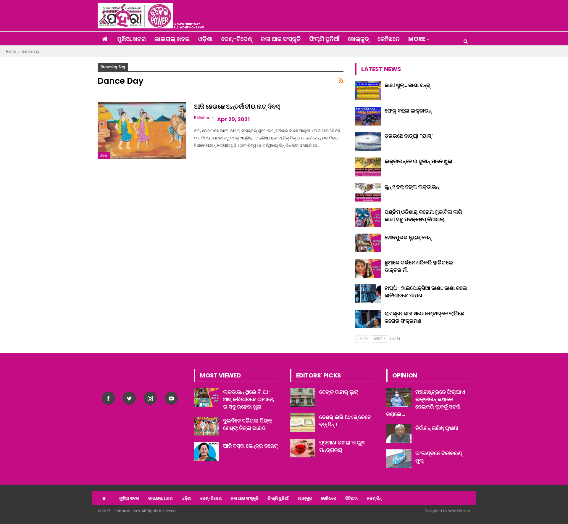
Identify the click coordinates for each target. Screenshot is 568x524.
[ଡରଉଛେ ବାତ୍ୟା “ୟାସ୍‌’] (368, 141)
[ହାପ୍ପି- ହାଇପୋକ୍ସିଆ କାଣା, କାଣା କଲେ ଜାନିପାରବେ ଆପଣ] (368, 293)
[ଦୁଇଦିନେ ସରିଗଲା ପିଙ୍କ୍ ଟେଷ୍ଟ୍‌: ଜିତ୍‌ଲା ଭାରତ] (206, 426)
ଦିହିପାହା (351, 498)
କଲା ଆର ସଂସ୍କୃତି (281, 39)
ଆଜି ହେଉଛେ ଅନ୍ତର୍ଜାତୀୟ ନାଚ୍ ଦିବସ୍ (237, 106)
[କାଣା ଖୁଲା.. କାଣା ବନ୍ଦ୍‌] (368, 90)
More (416, 39)
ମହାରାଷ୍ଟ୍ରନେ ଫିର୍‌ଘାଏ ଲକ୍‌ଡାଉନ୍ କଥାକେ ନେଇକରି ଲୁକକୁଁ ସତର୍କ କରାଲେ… (425, 403)
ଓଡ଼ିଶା (205, 39)
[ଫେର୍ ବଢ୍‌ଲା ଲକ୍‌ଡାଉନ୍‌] (368, 116)
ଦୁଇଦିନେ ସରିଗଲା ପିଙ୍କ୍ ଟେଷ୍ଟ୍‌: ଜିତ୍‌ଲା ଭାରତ (247, 424)
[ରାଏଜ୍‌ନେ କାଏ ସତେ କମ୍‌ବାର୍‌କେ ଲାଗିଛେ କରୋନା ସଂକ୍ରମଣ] (368, 319)
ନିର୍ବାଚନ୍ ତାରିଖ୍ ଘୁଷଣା (436, 428)
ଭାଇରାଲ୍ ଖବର (172, 39)
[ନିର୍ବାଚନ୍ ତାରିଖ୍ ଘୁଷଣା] (399, 433)
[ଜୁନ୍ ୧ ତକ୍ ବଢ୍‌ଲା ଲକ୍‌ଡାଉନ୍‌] (368, 192)
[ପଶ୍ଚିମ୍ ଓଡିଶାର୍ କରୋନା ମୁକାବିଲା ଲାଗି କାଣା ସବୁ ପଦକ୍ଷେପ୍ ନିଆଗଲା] (368, 217)
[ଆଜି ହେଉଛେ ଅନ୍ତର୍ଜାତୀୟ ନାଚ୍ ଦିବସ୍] (142, 130)
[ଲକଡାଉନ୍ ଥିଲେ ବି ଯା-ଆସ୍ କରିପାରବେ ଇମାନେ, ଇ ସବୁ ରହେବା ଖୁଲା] (206, 397)
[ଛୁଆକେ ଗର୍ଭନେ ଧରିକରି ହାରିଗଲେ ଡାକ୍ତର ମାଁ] (368, 268)
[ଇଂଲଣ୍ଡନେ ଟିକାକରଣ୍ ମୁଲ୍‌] (399, 458)
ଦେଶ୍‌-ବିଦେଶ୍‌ (236, 39)
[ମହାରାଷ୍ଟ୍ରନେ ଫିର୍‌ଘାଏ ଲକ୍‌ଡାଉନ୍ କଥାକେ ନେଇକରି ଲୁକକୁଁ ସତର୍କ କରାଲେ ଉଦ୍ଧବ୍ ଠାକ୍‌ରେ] (399, 397)
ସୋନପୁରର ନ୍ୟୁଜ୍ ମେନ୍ (408, 237)
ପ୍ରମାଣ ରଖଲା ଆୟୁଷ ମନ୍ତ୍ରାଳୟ (342, 446)
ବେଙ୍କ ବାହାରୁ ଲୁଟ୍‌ (338, 392)
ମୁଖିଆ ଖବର (131, 39)
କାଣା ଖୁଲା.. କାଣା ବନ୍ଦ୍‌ (407, 85)
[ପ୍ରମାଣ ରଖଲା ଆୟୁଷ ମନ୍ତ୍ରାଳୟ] (302, 448)
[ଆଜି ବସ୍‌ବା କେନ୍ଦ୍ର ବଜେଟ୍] (206, 451)
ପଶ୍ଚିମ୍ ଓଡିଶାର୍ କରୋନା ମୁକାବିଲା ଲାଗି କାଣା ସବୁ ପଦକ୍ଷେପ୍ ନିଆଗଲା (423, 215)
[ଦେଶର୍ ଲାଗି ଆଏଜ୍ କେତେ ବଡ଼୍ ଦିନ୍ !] (302, 422)
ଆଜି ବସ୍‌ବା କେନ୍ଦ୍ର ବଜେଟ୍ (250, 445)
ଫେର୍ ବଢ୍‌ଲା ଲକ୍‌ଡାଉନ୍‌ (408, 110)
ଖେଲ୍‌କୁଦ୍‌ (358, 39)
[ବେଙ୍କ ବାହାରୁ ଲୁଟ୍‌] (302, 397)
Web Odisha (459, 510)
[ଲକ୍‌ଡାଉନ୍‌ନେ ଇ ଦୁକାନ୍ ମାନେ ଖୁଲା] (368, 166)
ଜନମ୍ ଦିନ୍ (374, 498)
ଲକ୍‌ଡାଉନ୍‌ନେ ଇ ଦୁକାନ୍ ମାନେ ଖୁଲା (418, 161)
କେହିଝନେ (388, 39)
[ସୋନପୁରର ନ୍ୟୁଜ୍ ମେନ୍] (368, 243)
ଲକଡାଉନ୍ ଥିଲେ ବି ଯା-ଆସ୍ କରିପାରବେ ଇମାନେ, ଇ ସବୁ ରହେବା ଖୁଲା (249, 399)
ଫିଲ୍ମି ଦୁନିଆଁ (324, 39)
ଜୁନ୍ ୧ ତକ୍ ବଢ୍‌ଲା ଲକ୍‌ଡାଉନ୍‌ (412, 186)
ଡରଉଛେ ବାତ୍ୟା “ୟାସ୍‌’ (409, 135)
